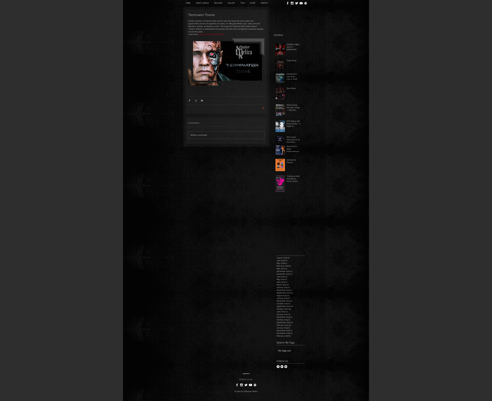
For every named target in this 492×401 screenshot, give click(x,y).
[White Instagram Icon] (292, 3)
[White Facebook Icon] (288, 3)
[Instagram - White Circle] (285, 366)
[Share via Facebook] (189, 100)
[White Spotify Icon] (306, 3)
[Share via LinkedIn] (202, 100)
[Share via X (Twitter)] (195, 100)
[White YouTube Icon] (301, 3)
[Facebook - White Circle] (278, 366)
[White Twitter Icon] (297, 3)
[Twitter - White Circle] (281, 366)
